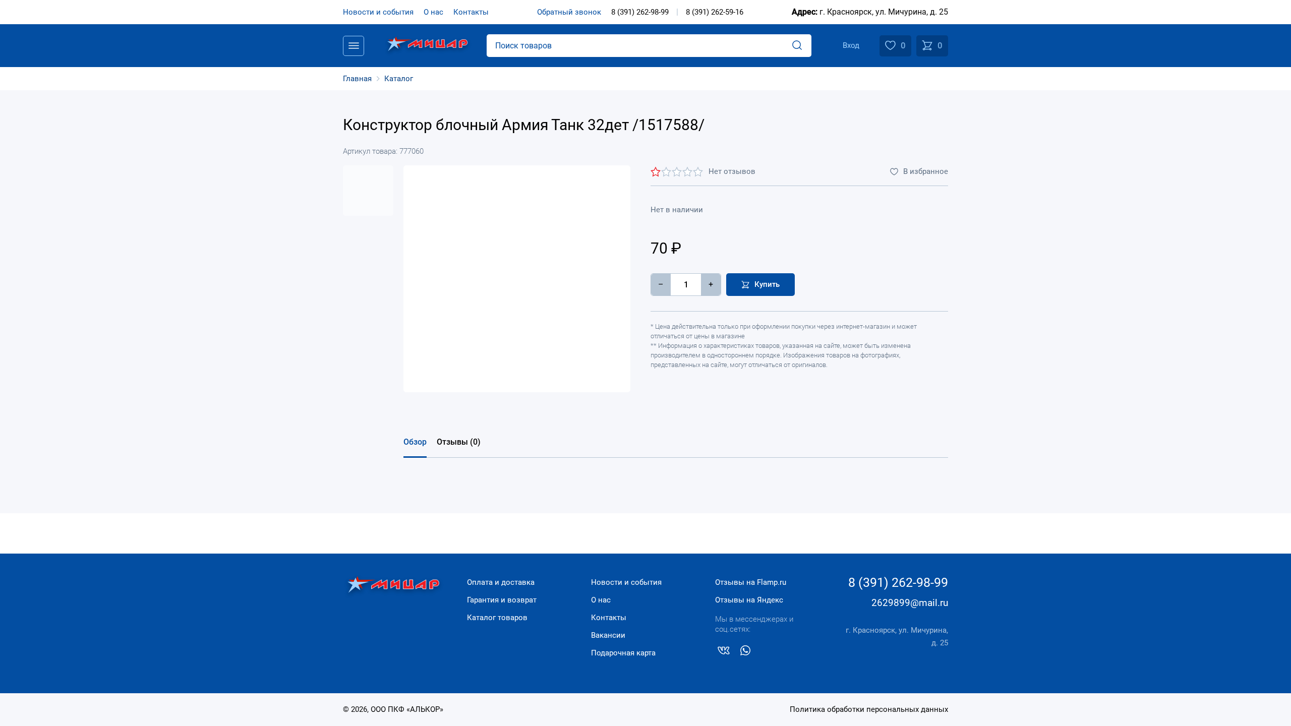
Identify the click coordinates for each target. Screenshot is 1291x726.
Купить (767, 284)
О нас (433, 12)
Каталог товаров (497, 617)
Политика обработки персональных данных (869, 709)
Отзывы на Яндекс (749, 599)
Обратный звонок (569, 12)
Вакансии (608, 635)
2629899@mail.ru (909, 603)
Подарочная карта (623, 652)
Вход (851, 45)
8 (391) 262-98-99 (640, 12)
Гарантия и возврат (502, 599)
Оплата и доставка (501, 582)
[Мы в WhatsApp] (745, 652)
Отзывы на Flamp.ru (750, 582)
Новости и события (378, 12)
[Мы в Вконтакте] (724, 652)
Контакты (471, 12)
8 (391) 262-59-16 (714, 12)
